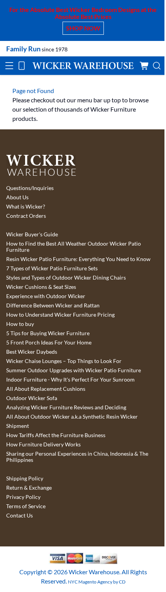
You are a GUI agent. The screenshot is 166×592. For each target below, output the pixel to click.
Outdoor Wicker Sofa (31, 398)
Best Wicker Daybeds (31, 352)
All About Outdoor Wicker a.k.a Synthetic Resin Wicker (72, 417)
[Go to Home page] (83, 65)
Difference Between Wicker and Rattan (53, 305)
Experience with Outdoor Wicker (45, 296)
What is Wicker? (25, 207)
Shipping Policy (24, 478)
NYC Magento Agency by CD (96, 582)
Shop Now (83, 28)
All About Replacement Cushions (45, 389)
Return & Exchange (29, 488)
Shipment (17, 426)
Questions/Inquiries (30, 188)
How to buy (20, 324)
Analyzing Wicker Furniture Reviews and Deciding (66, 407)
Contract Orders (26, 216)
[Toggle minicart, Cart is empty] (144, 65)
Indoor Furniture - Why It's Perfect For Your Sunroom (70, 380)
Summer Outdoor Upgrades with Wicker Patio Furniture (73, 370)
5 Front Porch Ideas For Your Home (48, 342)
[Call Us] (21, 65)
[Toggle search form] (157, 65)
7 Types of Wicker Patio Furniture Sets (52, 268)
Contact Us (19, 515)
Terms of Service (26, 506)
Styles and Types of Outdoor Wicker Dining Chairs (66, 278)
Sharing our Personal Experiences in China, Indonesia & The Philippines (77, 457)
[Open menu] (9, 65)
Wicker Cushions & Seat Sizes (41, 287)
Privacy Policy (23, 497)
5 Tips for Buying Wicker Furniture (48, 333)
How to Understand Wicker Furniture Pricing (60, 315)
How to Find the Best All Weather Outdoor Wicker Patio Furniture (73, 247)
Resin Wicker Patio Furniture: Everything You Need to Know (78, 259)
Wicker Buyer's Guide (32, 234)
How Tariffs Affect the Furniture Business (55, 435)
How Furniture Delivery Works (43, 444)
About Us (17, 197)
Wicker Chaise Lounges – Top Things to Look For (64, 361)
